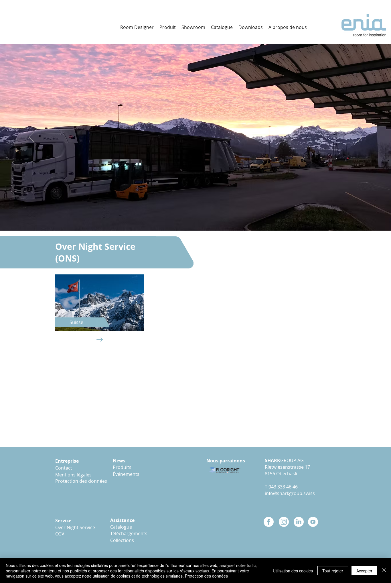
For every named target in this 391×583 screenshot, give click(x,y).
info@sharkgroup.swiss (290, 493)
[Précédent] (31, 137)
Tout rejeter (332, 571)
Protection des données (206, 576)
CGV (59, 534)
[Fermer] (384, 570)
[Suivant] (359, 137)
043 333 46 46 (283, 487)
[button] (251, 27)
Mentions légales (74, 475)
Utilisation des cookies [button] (293, 571)
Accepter (364, 571)
